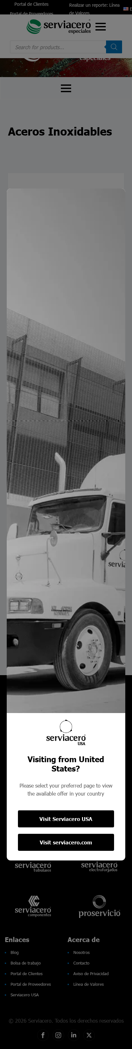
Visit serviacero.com (66, 842)
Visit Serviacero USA (65, 819)
